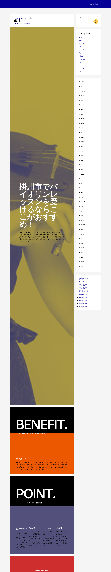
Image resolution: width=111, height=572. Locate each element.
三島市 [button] (82, 206)
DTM (80, 37)
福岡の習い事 (83, 306)
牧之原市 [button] (83, 201)
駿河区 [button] (82, 141)
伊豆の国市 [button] (83, 91)
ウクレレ (81, 41)
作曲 (80, 71)
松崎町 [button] (82, 229)
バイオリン (82, 59)
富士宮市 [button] (83, 197)
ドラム (81, 56)
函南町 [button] (82, 257)
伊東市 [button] (82, 95)
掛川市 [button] (82, 109)
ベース (81, 65)
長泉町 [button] (82, 252)
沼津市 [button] (82, 160)
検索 (80, 18)
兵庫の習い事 (83, 303)
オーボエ (81, 44)
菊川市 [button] (82, 114)
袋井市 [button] (82, 183)
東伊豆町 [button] (83, 224)
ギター (81, 47)
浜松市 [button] (82, 164)
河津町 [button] (82, 215)
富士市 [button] (82, 188)
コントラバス (83, 50)
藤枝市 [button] (82, 192)
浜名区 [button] (82, 178)
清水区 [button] (82, 137)
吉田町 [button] (82, 266)
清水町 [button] (82, 247)
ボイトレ (81, 68)
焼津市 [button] (82, 211)
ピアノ (81, 62)
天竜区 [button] (82, 174)
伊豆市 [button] (82, 86)
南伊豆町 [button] (83, 234)
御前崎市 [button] (83, 104)
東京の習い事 (83, 288)
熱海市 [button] (82, 81)
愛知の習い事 (83, 297)
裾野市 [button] (82, 155)
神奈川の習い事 (83, 291)
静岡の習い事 (83, 294)
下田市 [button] (82, 151)
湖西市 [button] (82, 118)
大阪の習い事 (83, 300)
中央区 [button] (82, 169)
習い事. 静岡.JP (94, 4)
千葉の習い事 (83, 285)
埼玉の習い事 (83, 282)
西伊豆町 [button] (83, 220)
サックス (81, 53)
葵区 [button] (82, 132)
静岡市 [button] (82, 128)
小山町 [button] (82, 243)
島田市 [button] (82, 146)
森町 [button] (82, 238)
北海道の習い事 (83, 279)
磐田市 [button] (82, 100)
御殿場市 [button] (83, 123)
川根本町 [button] (83, 261)
